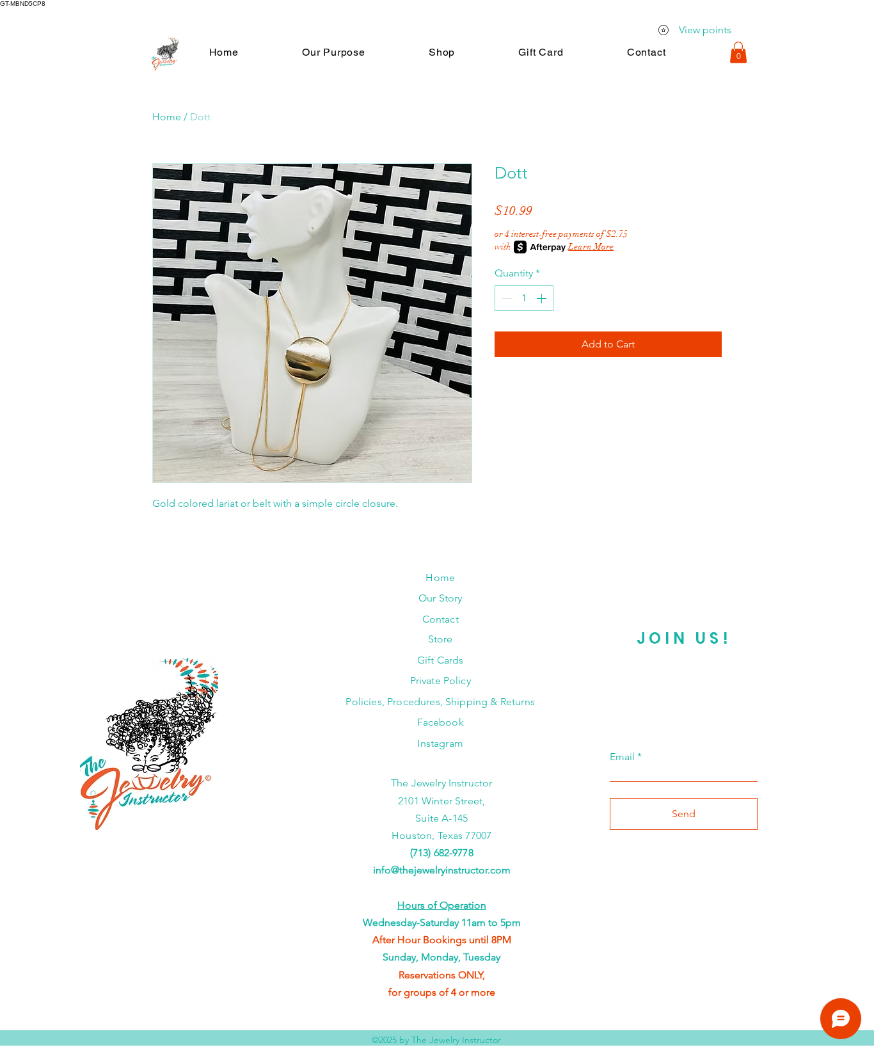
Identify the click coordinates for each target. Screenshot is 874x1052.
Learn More (591, 246)
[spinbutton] (524, 298)
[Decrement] (505, 298)
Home (166, 117)
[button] (333, 52)
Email (622, 757)
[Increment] (543, 298)
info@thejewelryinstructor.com (442, 870)
